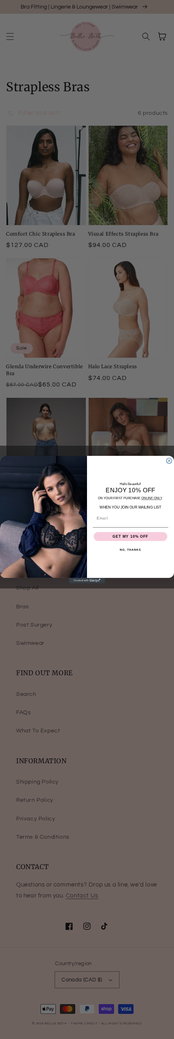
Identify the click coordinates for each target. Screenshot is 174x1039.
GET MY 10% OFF (130, 536)
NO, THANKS (130, 550)
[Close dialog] (169, 460)
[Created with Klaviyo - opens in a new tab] (87, 580)
